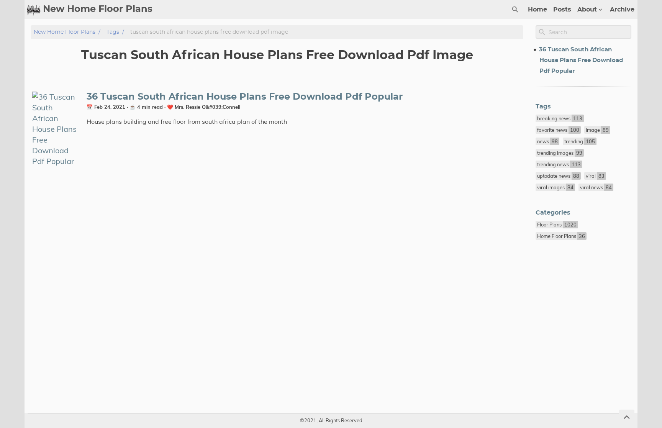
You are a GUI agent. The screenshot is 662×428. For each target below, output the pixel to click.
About (587, 10)
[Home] (33, 9)
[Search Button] (515, 9)
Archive (622, 10)
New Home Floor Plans (64, 32)
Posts (562, 10)
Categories (553, 213)
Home (537, 10)
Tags (113, 32)
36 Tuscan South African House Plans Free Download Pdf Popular (245, 97)
